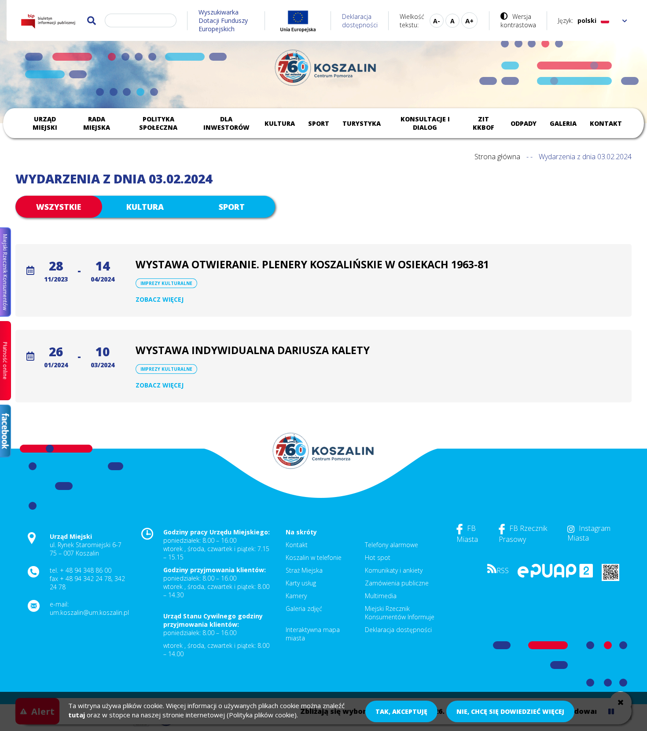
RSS (502, 570)
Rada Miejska (96, 123)
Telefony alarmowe (391, 545)
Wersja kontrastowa (518, 20)
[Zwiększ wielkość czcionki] (469, 20)
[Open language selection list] (624, 20)
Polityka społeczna (158, 123)
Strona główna (497, 156)
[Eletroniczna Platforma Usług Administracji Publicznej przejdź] (555, 575)
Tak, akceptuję (401, 711)
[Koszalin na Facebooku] (5, 431)
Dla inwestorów (226, 123)
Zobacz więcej (160, 299)
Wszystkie (58, 206)
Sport (318, 123)
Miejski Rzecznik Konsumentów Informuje (399, 612)
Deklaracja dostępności (360, 20)
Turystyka (361, 123)
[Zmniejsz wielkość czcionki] (437, 21)
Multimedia (381, 596)
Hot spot (377, 557)
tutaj (76, 714)
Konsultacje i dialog (425, 123)
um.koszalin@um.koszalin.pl (89, 612)
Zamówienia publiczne (397, 583)
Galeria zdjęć (304, 608)
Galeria (563, 123)
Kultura (280, 123)
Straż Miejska (304, 570)
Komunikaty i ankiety (394, 570)
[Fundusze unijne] (298, 20)
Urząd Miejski (45, 123)
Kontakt (606, 123)
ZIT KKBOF (483, 123)
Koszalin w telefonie (314, 557)
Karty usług (301, 583)
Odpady (524, 123)
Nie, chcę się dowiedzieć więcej (510, 711)
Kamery (296, 596)
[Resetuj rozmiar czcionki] (452, 21)
